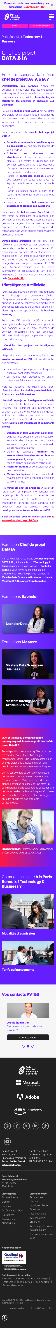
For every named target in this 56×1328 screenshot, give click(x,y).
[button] (4, 1318)
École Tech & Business (13, 1278)
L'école (6, 1201)
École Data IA (9, 1282)
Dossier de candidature (41, 26)
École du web (25, 1282)
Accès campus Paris (13, 1210)
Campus (6, 1206)
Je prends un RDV (34, 6)
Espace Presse (10, 1197)
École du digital (42, 1282)
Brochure (15, 26)
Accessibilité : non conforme (42, 1308)
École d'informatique (38, 1278)
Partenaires (8, 1214)
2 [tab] (28, 1050)
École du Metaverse (13, 1285)
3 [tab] (32, 1050)
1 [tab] (23, 1050)
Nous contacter (38, 1213)
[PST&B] (12, 16)
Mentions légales (17, 1308)
